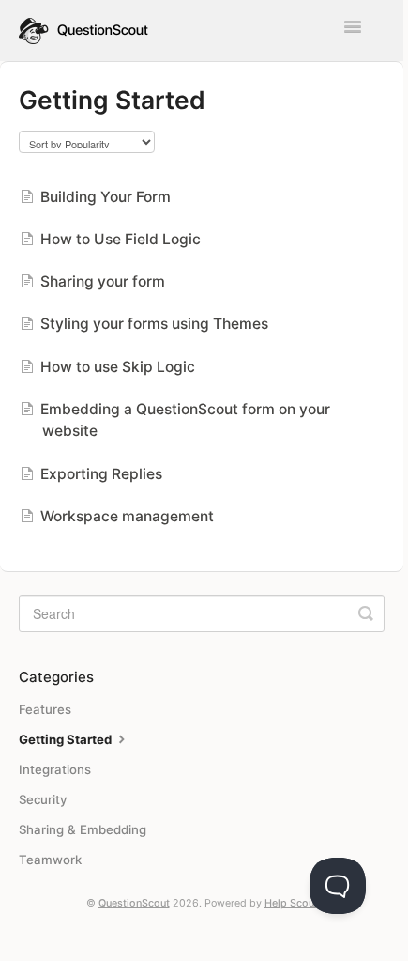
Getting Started (66, 739)
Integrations (55, 769)
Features (45, 709)
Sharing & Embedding (82, 829)
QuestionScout (134, 903)
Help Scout (291, 903)
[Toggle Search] (365, 613)
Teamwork (50, 859)
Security (43, 799)
